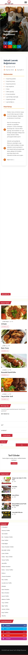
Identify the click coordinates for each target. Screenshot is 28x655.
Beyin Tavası (5, 348)
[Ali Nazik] (14, 312)
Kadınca (3, 573)
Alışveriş (4, 615)
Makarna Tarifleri (6, 599)
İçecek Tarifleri (5, 596)
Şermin (5, 370)
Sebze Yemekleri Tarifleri (8, 546)
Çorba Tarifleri (5, 553)
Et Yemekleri (4, 527)
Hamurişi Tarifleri (6, 530)
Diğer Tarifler (5, 606)
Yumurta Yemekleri (6, 576)
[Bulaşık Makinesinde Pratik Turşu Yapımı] (6, 506)
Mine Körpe (6, 321)
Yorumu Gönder (6, 435)
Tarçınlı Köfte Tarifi (7, 396)
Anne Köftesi (15, 495)
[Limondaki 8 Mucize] (6, 514)
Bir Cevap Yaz (5, 294)
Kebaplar (4, 586)
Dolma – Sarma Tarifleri (7, 569)
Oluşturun (14, 463)
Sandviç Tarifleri (5, 609)
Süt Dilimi (14, 486)
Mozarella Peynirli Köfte (8, 372)
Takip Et (24, 628)
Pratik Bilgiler (5, 543)
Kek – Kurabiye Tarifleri (7, 537)
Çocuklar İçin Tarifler (7, 583)
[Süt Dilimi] (6, 489)
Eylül (7, 37)
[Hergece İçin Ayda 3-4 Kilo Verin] (6, 480)
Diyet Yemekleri (5, 589)
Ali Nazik (4, 324)
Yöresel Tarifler (5, 560)
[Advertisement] (14, 229)
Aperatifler (4, 563)
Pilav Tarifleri (5, 579)
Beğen (25, 625)
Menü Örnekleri (5, 592)
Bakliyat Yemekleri (6, 566)
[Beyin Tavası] (14, 337)
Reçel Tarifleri (5, 612)
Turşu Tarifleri (5, 602)
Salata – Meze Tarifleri (7, 556)
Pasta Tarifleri (5, 540)
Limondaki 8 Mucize (17, 512)
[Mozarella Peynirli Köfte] (14, 361)
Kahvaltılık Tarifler (6, 550)
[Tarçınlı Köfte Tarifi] (14, 385)
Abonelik (24, 635)
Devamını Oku (5, 326)
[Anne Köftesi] (6, 497)
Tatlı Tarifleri (5, 533)
